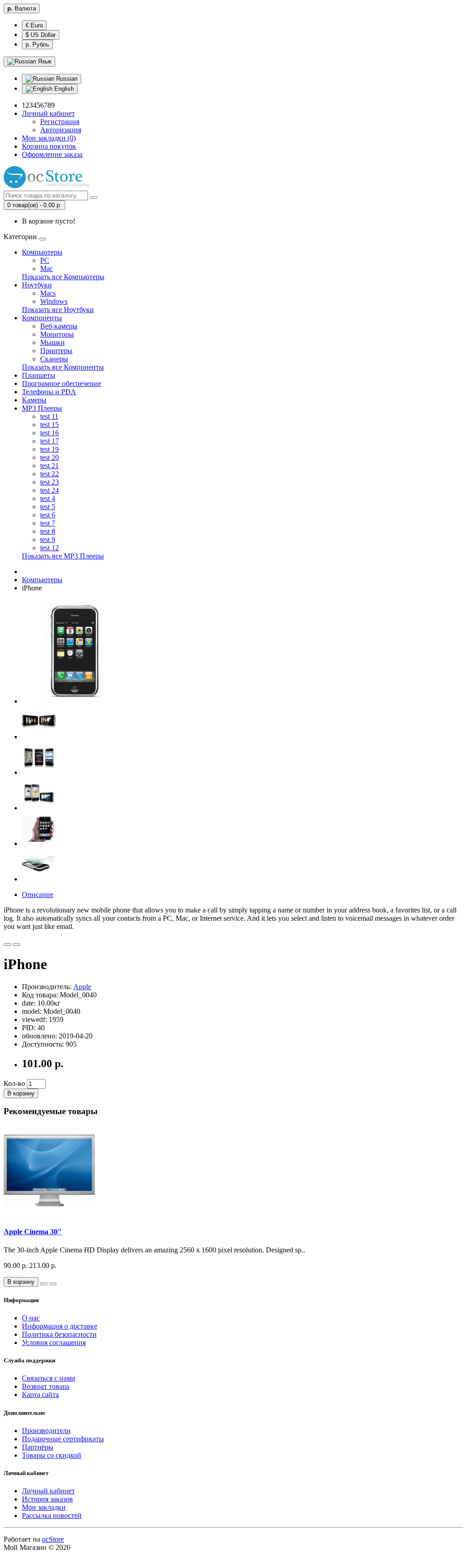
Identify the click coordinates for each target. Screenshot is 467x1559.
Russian (66, 78)
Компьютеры (42, 252)
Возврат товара (45, 1386)
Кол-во (14, 1083)
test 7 (47, 523)
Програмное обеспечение (61, 383)
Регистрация (59, 121)
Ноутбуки (37, 285)
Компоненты (42, 318)
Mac (46, 268)
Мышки (52, 342)
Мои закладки (44, 1507)
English (63, 88)
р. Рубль (37, 44)
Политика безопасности (59, 1334)
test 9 (47, 539)
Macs (48, 293)
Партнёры (37, 1447)
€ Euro (34, 25)
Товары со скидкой (51, 1455)
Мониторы (57, 334)
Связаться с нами (48, 1378)
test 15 (49, 424)
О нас (31, 1318)
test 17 (49, 441)
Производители (46, 1430)
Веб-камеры (59, 326)
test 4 (47, 498)
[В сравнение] (16, 944)
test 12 (49, 548)
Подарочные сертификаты (63, 1439)
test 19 (49, 449)
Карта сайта (40, 1394)
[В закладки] (7, 944)
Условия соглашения (54, 1342)
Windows (53, 301)
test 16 (49, 433)
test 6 (47, 515)
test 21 (49, 465)
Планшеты (38, 375)
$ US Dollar (41, 34)
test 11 (49, 416)
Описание (37, 894)
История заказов (47, 1499)
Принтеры (56, 351)
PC (44, 260)
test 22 (49, 474)
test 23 (49, 482)
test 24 (49, 490)
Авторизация (60, 130)
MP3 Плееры (42, 408)
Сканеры (54, 359)
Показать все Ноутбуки (58, 309)
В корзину (21, 1093)
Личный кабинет (48, 1491)
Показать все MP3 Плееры (63, 556)
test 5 (47, 507)
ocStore (53, 1539)
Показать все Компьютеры (63, 277)
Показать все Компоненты (63, 367)
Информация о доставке (59, 1326)
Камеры (34, 400)
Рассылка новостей (52, 1515)
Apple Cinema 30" (33, 1232)
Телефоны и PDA (49, 392)
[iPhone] (74, 701)
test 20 (49, 457)
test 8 (47, 531)
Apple (82, 987)
